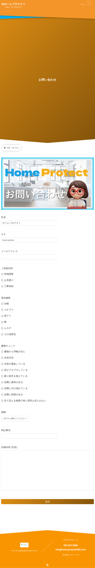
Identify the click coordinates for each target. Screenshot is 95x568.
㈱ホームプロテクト (13, 4)
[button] (89, 3)
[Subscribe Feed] (47, 565)
